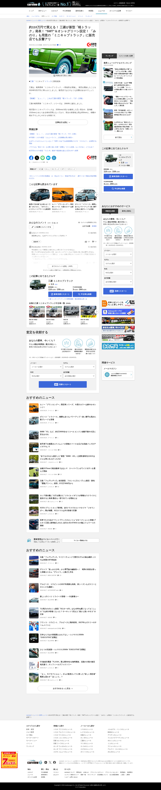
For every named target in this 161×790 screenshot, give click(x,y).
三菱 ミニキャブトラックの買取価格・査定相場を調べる (67, 299)
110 (89, 241)
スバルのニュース (86, 746)
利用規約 (122, 772)
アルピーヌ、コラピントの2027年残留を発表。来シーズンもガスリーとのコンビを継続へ (68, 585)
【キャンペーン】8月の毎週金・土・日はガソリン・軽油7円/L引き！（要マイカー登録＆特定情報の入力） (62, 177)
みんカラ (56, 774)
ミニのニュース (113, 743)
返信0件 (36, 241)
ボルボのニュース (114, 752)
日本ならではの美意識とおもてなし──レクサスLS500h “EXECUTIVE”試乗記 (62, 636)
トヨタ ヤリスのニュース (62, 735)
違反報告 (93, 233)
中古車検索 (67, 11)
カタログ (54, 11)
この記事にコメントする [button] (42, 227)
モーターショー (31, 740)
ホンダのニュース (86, 738)
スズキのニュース (86, 749)
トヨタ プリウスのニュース (62, 729)
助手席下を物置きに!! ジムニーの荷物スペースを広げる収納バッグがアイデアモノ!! (68, 445)
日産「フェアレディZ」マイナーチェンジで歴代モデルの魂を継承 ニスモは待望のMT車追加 (68, 558)
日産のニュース (85, 735)
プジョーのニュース (114, 746)
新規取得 (122, 3)
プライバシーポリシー (97, 772)
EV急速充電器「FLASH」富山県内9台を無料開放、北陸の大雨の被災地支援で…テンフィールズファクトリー (67, 663)
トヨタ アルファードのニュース (64, 732)
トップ (31, 11)
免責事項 (129, 772)
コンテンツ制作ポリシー (71, 774)
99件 (56, 284)
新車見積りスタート (62, 294)
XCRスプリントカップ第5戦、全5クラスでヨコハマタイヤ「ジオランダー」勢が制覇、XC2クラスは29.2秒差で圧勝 (67, 509)
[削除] (17, 752)
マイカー (129, 11)
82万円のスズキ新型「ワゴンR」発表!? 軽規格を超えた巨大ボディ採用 (53, 150)
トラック (48, 81)
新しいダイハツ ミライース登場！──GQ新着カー (59, 596)
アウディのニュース (114, 735)
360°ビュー (42, 11)
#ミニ (48, 169)
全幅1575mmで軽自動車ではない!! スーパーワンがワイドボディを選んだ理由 (67, 469)
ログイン (116, 3)
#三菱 (41, 169)
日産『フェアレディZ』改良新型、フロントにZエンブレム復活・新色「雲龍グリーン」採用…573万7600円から (67, 482)
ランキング (109, 56)
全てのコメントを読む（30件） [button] (63, 266)
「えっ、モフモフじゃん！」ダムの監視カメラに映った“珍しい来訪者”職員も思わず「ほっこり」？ (68, 675)
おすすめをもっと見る (61, 688)
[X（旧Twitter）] (50, 762)
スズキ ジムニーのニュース (62, 752)
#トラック (55, 169)
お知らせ (86, 772)
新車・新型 (30, 729)
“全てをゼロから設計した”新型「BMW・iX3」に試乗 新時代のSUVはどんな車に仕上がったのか (67, 457)
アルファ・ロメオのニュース (118, 749)
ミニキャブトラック (125, 157)
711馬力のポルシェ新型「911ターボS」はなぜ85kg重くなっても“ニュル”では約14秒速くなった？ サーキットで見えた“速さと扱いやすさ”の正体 (68, 611)
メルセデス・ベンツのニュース (118, 729)
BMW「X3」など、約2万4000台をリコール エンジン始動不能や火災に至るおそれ (68, 433)
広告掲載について (102, 774)
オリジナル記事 (115, 11)
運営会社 (79, 772)
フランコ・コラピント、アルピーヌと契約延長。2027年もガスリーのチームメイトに (68, 623)
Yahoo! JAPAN (130, 3)
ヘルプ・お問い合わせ (71, 777)
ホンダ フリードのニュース (62, 749)
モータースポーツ (32, 738)
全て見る (118, 137)
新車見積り (80, 11)
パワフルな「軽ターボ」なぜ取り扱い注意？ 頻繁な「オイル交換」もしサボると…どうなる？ (61, 147)
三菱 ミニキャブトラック (60, 281)
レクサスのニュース (87, 732)
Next (97, 194)
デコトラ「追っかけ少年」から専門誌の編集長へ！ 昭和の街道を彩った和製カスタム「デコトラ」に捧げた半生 (68, 570)
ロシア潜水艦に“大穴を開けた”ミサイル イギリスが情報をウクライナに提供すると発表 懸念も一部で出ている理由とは (68, 497)
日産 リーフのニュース (61, 743)
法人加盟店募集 (114, 774)
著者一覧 (83, 774)
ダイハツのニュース (87, 752)
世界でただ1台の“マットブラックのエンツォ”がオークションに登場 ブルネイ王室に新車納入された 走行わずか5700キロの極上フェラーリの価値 (68, 522)
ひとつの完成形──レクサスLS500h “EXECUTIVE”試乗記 (63, 649)
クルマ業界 (30, 732)
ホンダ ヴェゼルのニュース (62, 746)
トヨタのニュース (86, 729)
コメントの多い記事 (126, 56)
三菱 (32, 81)
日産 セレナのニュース (61, 740)
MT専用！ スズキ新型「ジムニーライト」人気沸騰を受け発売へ (51, 137)
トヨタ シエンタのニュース (62, 738)
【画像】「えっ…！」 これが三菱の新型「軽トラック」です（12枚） (56, 98)
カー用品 (29, 735)
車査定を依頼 (110, 211)
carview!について (69, 772)
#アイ (64, 169)
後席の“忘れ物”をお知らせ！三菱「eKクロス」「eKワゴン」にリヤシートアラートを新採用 (39, 206)
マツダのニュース (86, 743)
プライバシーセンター (111, 772)
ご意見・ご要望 (125, 774)
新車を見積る (126, 211)
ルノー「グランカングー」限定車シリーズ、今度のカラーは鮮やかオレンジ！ (62, 206)
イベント (29, 743)
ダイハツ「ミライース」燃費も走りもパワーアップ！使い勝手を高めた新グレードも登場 (85, 206)
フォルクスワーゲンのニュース (118, 738)
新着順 (94, 226)
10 (95, 241)
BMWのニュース (113, 732)
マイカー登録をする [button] (81, 540)
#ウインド (71, 169)
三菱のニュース (85, 740)
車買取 (90, 11)
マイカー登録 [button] (125, 165)
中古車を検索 (86, 294)
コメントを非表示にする (88, 222)
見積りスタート (65, 384)
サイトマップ (92, 774)
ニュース (101, 11)
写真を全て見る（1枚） (64, 75)
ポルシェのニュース (114, 740)
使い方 (56, 223)
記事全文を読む (62, 122)
